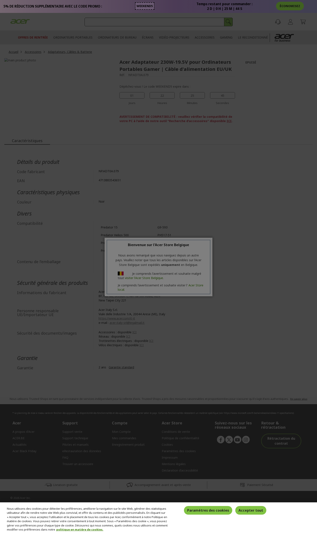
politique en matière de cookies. (79, 529)
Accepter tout (251, 510)
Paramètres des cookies (208, 510)
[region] (158, 518)
